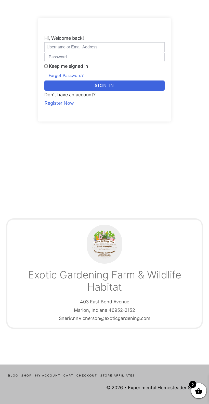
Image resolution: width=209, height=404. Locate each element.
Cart (68, 375)
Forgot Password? (66, 75)
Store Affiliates (117, 375)
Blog (13, 375)
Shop (26, 375)
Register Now (59, 103)
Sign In (104, 85)
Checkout (86, 375)
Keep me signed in (68, 66)
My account (47, 375)
